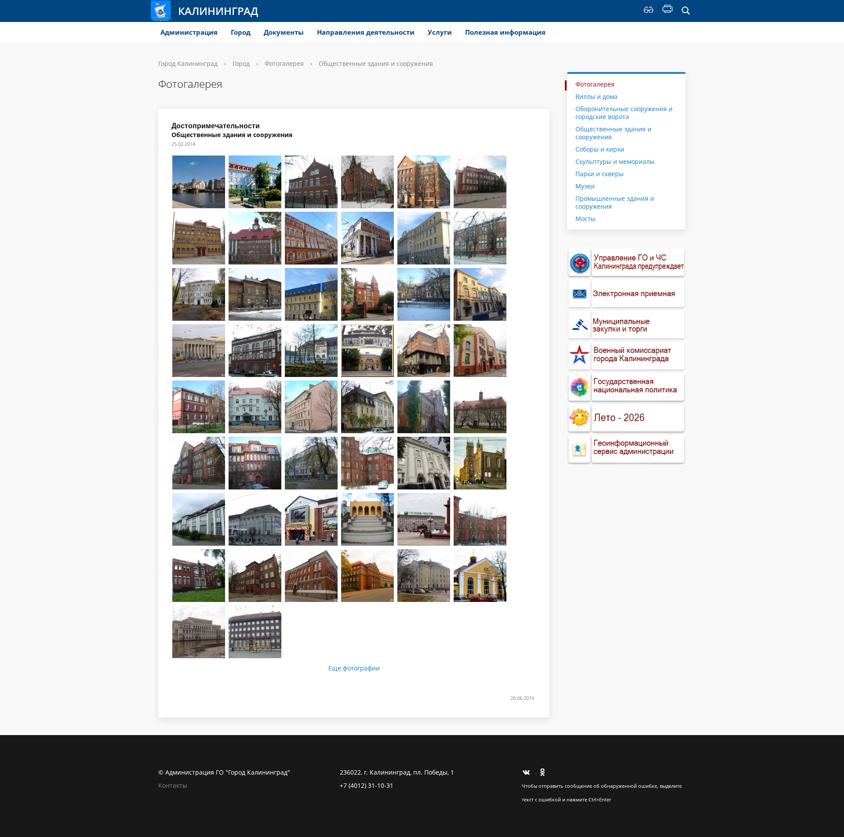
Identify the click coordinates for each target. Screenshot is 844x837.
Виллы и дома (596, 96)
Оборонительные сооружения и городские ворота (624, 113)
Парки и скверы (599, 174)
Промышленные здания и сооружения (614, 202)
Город (241, 32)
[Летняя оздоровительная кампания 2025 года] (626, 418)
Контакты (172, 785)
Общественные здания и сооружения (613, 133)
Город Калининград (188, 63)
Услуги (440, 32)
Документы (284, 32)
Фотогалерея (284, 63)
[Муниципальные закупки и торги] (626, 325)
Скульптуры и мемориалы (615, 161)
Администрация (189, 32)
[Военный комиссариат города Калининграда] (626, 356)
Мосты (585, 218)
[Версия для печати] (667, 11)
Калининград (218, 11)
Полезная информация (505, 32)
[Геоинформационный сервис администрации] (626, 449)
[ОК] (545, 772)
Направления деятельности (366, 32)
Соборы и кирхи (599, 149)
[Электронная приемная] (626, 293)
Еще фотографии (354, 668)
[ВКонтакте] (528, 772)
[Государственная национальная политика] (626, 387)
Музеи (585, 186)
